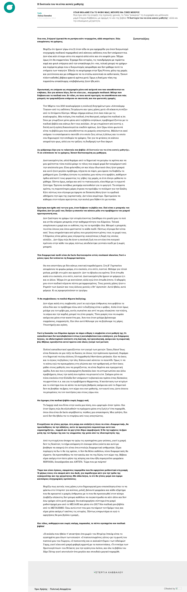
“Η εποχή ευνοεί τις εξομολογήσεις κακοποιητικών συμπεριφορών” (151, 51)
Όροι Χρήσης (41, 589)
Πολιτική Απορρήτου (60, 589)
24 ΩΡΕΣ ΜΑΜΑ (142, 144)
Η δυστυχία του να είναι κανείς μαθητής (147, 18)
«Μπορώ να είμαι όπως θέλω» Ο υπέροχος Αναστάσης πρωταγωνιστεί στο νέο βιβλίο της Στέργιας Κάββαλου (154, 70)
